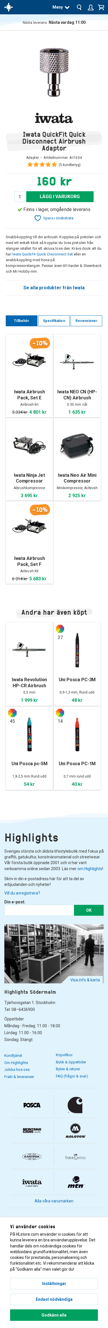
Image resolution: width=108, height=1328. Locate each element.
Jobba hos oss (17, 1069)
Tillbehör (21, 321)
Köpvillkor (64, 1055)
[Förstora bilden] (54, 71)
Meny (57, 7)
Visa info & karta (85, 980)
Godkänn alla (54, 1315)
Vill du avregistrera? (22, 893)
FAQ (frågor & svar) (72, 1076)
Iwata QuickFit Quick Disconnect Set (42, 254)
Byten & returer (68, 1069)
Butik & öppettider (71, 1062)
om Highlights (89, 868)
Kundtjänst (13, 1055)
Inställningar (54, 1283)
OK (89, 910)
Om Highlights (16, 1063)
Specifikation (54, 321)
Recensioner (86, 321)
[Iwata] (54, 118)
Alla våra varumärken (54, 1201)
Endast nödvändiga (54, 1299)
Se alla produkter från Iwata (54, 287)
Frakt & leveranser (19, 1077)
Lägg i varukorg (60, 196)
